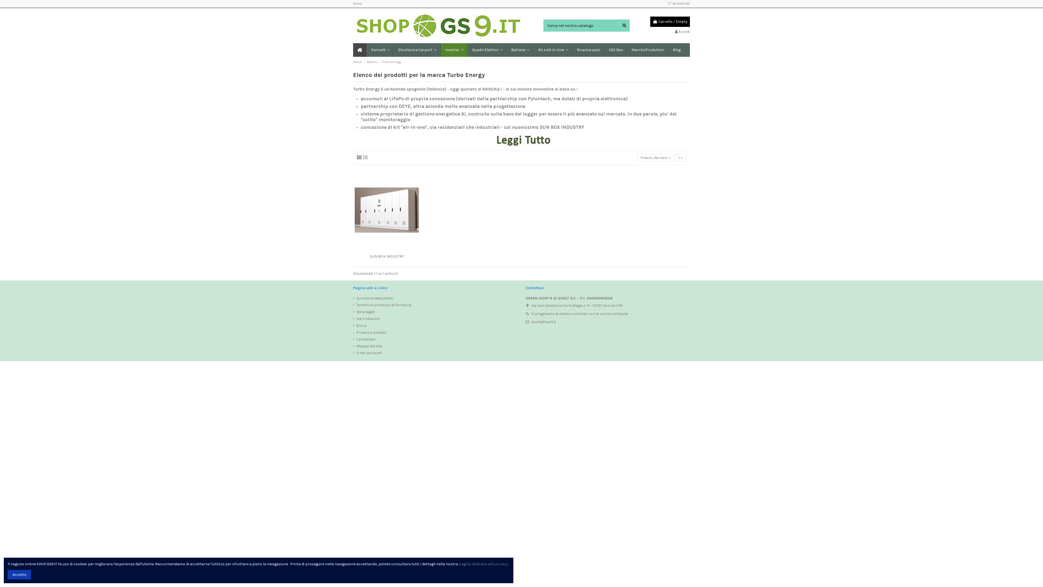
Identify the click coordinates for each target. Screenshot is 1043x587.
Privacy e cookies (371, 332)
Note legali (365, 312)
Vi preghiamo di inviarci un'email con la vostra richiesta (579, 313)
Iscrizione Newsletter (375, 298)
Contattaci (366, 339)
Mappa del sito (369, 346)
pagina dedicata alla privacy (483, 564)
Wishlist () (681, 3)
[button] (417, 50)
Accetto (19, 574)
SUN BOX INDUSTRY (387, 256)
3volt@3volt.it (543, 322)
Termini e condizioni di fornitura (383, 305)
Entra (361, 325)
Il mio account (369, 353)
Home (357, 3)
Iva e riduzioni (368, 318)
